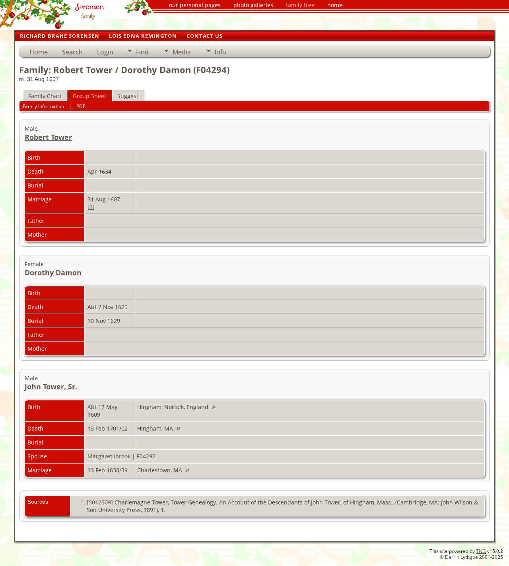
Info (220, 52)
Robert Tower (48, 137)
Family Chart (45, 96)
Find (142, 52)
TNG (481, 551)
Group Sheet (89, 96)
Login (105, 52)
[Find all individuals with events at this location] (215, 407)
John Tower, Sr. (51, 386)
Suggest (127, 96)
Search (72, 52)
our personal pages (195, 5)
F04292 (146, 456)
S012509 (100, 502)
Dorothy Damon (53, 272)
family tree (300, 5)
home (334, 5)
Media (182, 52)
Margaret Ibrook (108, 456)
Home (38, 52)
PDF (80, 106)
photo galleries (253, 5)
